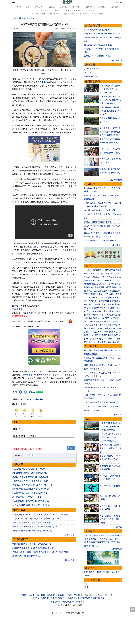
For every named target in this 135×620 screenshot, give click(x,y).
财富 (116, 308)
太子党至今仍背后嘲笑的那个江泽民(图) (101, 406)
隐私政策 (61, 595)
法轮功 (107, 318)
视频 (67, 10)
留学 (102, 328)
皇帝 (95, 339)
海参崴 (89, 311)
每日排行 (63, 7)
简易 (100, 535)
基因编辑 (115, 315)
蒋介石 (98, 335)
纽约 (65, 602)
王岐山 (114, 287)
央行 (90, 304)
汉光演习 (104, 284)
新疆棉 (116, 277)
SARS (90, 325)
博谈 (99, 572)
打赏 (63, 28)
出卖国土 (88, 277)
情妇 (93, 298)
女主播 (115, 325)
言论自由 (107, 325)
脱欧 (86, 304)
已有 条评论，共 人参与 (24, 436)
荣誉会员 (28, 375)
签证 (115, 328)
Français (64, 605)
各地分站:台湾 (57, 602)
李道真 (112, 535)
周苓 (97, 539)
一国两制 (90, 301)
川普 (107, 270)
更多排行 (118, 415)
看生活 (93, 14)
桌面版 (23, 595)
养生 (119, 342)
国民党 (111, 284)
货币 (114, 304)
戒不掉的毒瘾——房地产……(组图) (27, 497)
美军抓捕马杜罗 (90, 76)
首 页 (19, 7)
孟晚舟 (89, 291)
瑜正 (103, 542)
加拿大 (117, 301)
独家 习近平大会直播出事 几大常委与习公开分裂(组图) (35, 527)
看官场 (42, 14)
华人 (88, 328)
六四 (118, 274)
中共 (97, 287)
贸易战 (100, 274)
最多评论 (90, 7)
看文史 (86, 14)
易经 (105, 339)
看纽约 (71, 14)
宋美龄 (104, 335)
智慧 (118, 339)
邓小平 (110, 335)
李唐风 (107, 539)
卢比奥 (118, 270)
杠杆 (99, 304)
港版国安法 (95, 284)
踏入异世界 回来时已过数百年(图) (98, 45)
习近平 (42, 247)
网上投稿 (88, 595)
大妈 (116, 311)
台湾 (95, 311)
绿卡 (90, 332)
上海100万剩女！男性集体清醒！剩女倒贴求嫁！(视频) (111, 448)
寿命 (110, 342)
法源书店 (57, 598)
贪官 (88, 298)
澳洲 (111, 332)
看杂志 (64, 598)
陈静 (101, 539)
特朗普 (112, 270)
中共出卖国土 (115, 280)
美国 (109, 291)
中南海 (106, 294)
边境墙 (100, 291)
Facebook (98, 595)
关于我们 (41, 595)
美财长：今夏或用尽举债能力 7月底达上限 (30, 477)
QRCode (31, 392)
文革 (114, 342)
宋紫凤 (87, 535)
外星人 (105, 342)
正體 (117, 2)
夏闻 (93, 539)
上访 (102, 318)
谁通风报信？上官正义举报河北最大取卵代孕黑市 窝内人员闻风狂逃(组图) (110, 131)
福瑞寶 (83, 598)
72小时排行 (76, 7)
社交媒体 (103, 301)
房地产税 (45, 82)
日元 (93, 308)
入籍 (86, 332)
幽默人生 (112, 339)
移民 (93, 328)
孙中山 (91, 335)
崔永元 (99, 294)
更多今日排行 (116, 245)
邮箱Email (87, 584)
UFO (92, 287)
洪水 (99, 280)
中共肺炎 (88, 270)
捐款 (70, 595)
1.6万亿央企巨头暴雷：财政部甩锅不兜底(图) (31, 505)
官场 (114, 298)
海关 (106, 328)
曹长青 (91, 546)
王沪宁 (87, 294)
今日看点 (51, 7)
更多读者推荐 (70, 560)
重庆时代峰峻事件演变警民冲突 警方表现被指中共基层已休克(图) (110, 89)
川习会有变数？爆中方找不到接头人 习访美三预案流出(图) (36, 519)
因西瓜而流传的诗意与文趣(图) (97, 30)
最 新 (28, 7)
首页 (15, 18)
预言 (95, 342)
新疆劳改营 (98, 325)
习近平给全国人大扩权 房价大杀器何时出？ (30, 481)
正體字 (56, 605)
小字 (74, 28)
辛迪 (97, 546)
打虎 (110, 298)
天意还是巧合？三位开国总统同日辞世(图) (102, 34)
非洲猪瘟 (95, 315)
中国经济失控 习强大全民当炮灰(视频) (100, 240)
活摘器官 (96, 277)
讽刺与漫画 (106, 572)
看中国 (34, 313)
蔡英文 (100, 311)
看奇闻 (100, 14)
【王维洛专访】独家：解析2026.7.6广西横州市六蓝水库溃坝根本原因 (111, 99)
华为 (97, 298)
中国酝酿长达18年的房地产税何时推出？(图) (31, 501)
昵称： (16, 429)
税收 (30, 179)
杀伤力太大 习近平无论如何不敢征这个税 (29, 473)
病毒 (86, 274)
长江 (90, 280)
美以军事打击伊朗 (91, 69)
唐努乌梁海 (99, 322)
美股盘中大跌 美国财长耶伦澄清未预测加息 (30, 489)
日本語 (79, 605)
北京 (105, 311)
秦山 (88, 542)
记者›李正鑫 (17, 309)
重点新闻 (38, 7)
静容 (93, 542)
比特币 (108, 304)
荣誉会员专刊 (92, 25)
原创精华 (78, 10)
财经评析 (30, 18)
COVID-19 (92, 274)
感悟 (86, 342)
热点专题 (45, 10)
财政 (51, 94)
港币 (97, 308)
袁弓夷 (87, 284)
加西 (82, 602)
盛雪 (116, 539)
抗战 (86, 335)
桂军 (120, 332)
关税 (95, 291)
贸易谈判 (116, 291)
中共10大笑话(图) (91, 410)
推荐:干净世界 (37, 598)
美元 (103, 304)
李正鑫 (87, 575)
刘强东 (110, 311)
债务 (95, 304)
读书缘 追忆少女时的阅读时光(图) (26, 556)
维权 (90, 318)
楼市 (108, 308)
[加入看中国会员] (44, 354)
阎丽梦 (102, 287)
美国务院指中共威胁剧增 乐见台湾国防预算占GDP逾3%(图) (110, 110)
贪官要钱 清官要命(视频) (110, 486)
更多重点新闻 (116, 180)
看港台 (56, 14)
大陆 (101, 315)
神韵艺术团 (48, 598)
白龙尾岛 (114, 322)
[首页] (67, 4)
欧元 (88, 308)
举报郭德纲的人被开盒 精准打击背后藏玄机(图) (32, 531)
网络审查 (114, 318)
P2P (104, 315)
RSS (113, 595)
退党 (117, 284)
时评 (86, 572)
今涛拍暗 (94, 535)
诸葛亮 (100, 339)
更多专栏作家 (116, 549)
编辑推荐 (102, 7)
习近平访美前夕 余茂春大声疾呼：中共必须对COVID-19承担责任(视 (110, 437)
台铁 (102, 277)
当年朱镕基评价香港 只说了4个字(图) (99, 402)
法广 (97, 301)
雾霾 (109, 315)
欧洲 (78, 602)
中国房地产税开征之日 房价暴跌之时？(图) (30, 493)
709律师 (96, 318)
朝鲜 (112, 301)
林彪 (116, 335)
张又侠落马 (89, 73)
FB (108, 301)
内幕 (111, 294)
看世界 (78, 14)
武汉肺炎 (100, 270)
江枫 (108, 542)
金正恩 (108, 287)
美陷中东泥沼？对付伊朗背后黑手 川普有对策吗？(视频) (110, 519)
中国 (14, 167)
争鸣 (90, 572)
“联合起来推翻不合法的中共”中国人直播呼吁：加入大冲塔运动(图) (40, 515)
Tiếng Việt (72, 605)
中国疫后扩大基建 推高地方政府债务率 (28, 469)
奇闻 (99, 342)
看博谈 (64, 14)
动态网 (97, 598)
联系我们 (78, 595)
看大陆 (35, 14)
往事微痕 (105, 280)
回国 (119, 328)
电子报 (31, 595)
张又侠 (113, 274)
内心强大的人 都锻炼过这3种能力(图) (99, 210)
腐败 (101, 298)
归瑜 (117, 535)
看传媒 (76, 598)
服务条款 (51, 595)
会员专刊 (90, 10)
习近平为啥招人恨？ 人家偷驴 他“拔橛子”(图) (31, 523)
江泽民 (93, 294)
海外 (100, 332)
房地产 (102, 308)
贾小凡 (106, 535)
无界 (102, 598)
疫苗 (95, 280)
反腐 (106, 298)
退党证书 (90, 598)
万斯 (105, 291)
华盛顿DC (71, 602)
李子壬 (113, 542)
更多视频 (118, 527)
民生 (95, 332)
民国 (115, 332)
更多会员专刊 (116, 60)
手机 (90, 342)
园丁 (112, 539)
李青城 (98, 542)
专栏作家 (57, 10)
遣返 (111, 328)
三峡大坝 (108, 277)
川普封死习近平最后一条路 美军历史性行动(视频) (33, 548)
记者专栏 (114, 7)
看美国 (49, 14)
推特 (107, 595)
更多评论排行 (70, 535)
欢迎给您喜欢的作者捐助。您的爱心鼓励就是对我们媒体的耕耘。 (39, 321)
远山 (88, 539)
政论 (95, 572)
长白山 (107, 322)
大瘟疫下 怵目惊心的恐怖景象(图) (98, 222)
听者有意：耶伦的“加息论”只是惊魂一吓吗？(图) (32, 485)
